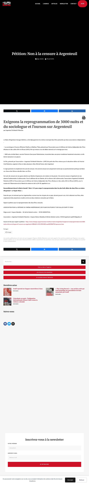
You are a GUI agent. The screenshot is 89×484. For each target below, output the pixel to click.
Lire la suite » (16, 290)
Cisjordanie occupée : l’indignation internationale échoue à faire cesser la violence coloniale (25, 300)
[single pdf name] (84, 117)
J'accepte (70, 480)
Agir (38, 59)
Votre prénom (12, 443)
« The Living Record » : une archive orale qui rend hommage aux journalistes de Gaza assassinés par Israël (69, 290)
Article (42, 59)
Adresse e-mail (12, 453)
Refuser (81, 480)
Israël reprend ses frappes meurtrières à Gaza (28, 289)
